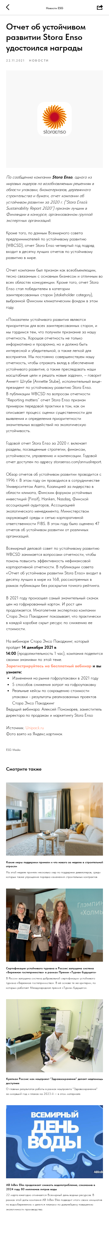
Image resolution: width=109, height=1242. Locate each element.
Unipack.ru (34, 727)
